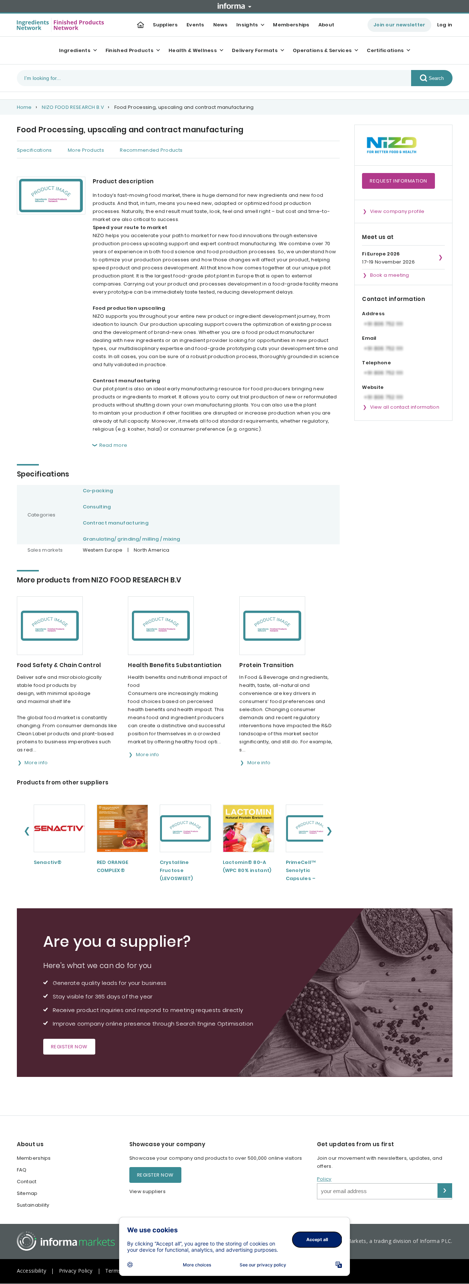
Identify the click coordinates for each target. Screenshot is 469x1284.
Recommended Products (151, 150)
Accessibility (32, 1270)
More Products (86, 150)
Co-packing (98, 490)
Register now (69, 1046)
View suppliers (147, 1191)
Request (398, 180)
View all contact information (404, 407)
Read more (113, 445)
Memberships (291, 24)
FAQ (22, 1169)
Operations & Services (322, 50)
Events (195, 24)
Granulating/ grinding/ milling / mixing (131, 539)
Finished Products (130, 50)
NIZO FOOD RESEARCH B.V (73, 107)
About (326, 24)
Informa (234, 6)
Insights (247, 24)
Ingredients (75, 50)
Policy (324, 1179)
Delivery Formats (255, 50)
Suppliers (165, 24)
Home (24, 107)
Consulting (97, 506)
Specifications (34, 150)
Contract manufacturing (116, 522)
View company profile (397, 211)
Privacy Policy (76, 1270)
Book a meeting (389, 275)
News (220, 24)
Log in (445, 24)
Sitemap (27, 1193)
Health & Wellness (193, 50)
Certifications (385, 50)
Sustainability (33, 1205)
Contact (27, 1181)
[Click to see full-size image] (51, 195)
